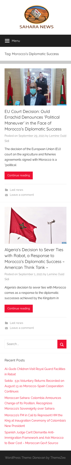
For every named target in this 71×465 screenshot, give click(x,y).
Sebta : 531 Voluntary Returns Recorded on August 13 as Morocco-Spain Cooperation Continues (34, 386)
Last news (16, 190)
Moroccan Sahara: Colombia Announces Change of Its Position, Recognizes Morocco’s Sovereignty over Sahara (33, 403)
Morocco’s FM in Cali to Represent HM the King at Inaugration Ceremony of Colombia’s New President (35, 420)
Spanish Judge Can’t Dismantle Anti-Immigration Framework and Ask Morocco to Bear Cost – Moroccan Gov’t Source (34, 438)
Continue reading (18, 175)
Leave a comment (22, 195)
